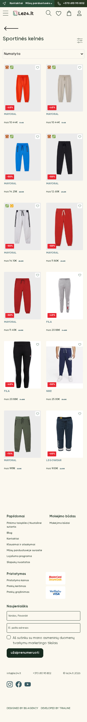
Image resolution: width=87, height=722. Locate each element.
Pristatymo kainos (18, 580)
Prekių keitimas (16, 586)
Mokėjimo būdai (60, 523)
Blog (9, 533)
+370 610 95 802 (42, 673)
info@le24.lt (14, 673)
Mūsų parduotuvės (37, 3)
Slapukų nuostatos (18, 562)
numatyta (12, 54)
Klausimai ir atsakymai (21, 544)
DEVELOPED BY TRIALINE (55, 708)
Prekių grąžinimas (18, 592)
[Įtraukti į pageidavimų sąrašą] (37, 67)
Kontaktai (13, 538)
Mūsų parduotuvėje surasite (24, 550)
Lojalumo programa (19, 556)
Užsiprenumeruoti (25, 652)
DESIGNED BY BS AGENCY (22, 708)
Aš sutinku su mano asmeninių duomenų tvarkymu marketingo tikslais (44, 640)
